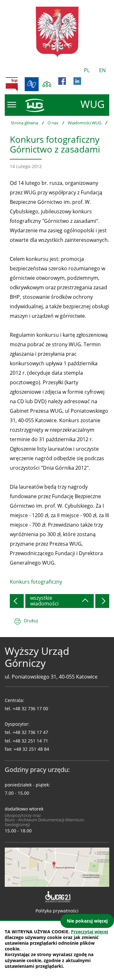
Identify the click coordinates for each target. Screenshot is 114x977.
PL (87, 70)
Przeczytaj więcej (89, 932)
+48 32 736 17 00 (30, 708)
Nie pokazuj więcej (87, 921)
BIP (12, 84)
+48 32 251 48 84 (31, 749)
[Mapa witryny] (47, 84)
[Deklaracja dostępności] (57, 897)
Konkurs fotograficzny (36, 581)
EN (102, 70)
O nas (53, 123)
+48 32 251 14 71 (30, 741)
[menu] (12, 105)
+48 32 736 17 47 (30, 732)
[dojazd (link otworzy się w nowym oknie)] (57, 866)
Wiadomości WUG (84, 123)
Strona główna (24, 123)
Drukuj (31, 620)
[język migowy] (32, 84)
